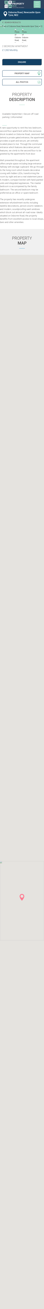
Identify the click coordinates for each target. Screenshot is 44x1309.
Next (40, 26)
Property (22, 73)
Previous (4, 26)
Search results (12, 22)
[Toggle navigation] (37, 4)
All (22, 82)
